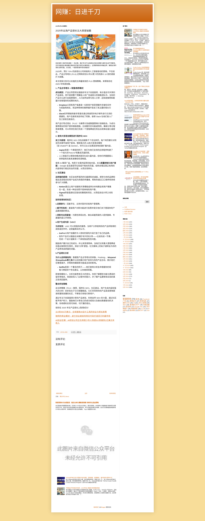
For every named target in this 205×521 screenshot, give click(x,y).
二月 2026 (126, 235)
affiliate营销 (142, 303)
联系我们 (96, 507)
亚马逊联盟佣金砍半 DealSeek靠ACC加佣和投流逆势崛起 (141, 50)
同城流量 (146, 305)
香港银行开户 (134, 305)
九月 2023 (126, 287)
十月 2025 (126, 244)
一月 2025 (126, 263)
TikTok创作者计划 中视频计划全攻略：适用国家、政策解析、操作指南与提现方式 (89, 477)
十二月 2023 (126, 283)
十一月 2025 (126, 241)
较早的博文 (112, 393)
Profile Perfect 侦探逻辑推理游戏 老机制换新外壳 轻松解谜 (141, 69)
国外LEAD (126, 303)
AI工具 (143, 308)
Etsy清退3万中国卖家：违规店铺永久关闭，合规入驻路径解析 (141, 153)
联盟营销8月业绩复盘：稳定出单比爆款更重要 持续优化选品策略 (77, 402)
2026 (147, 310)
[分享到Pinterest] (80, 332)
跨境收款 (134, 308)
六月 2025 (126, 252)
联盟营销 (127, 299)
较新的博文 (59, 393)
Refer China (127, 214)
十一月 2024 (126, 267)
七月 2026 (126, 224)
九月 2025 (126, 246)
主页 (86, 393)
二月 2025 (126, 261)
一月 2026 (126, 237)
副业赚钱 (132, 310)
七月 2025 (126, 250)
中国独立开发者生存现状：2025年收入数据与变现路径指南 (83, 488)
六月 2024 (126, 278)
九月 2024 (126, 272)
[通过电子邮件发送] (72, 332)
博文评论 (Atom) (64, 396)
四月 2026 (126, 230)
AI (134, 303)
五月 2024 (126, 281)
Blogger (103, 507)
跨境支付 (133, 301)
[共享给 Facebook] (78, 332)
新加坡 (128, 307)
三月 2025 (126, 259)
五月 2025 (126, 254)
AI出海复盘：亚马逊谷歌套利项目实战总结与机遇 (140, 177)
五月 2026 (126, 228)
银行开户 (140, 310)
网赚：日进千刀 (78, 11)
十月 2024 (126, 270)
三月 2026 (126, 233)
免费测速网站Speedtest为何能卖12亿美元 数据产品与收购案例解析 (141, 116)
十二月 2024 (126, 265)
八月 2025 (126, 248)
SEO (124, 305)
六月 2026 (126, 226)
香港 (137, 299)
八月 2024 (126, 274)
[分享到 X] (76, 332)
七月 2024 (126, 276)
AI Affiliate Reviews (129, 209)
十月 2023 (126, 285)
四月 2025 (126, 257)
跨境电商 (143, 301)
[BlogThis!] (74, 332)
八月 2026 (126, 222)
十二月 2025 (126, 239)
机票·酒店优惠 (128, 211)
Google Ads (139, 307)
